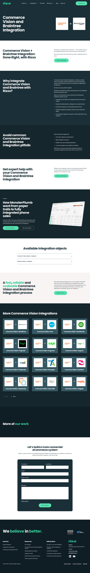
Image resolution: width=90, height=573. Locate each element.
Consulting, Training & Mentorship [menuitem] (10, 549)
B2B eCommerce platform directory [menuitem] (32, 556)
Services (24, 3)
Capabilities (33, 3)
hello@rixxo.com (73, 553)
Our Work (42, 3)
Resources (49, 3)
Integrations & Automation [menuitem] (8, 547)
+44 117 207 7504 (73, 551)
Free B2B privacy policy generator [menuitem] (54, 553)
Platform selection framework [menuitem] (31, 558)
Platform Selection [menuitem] (7, 544)
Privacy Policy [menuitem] (67, 564)
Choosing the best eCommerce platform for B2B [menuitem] (33, 548)
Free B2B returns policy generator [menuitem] (54, 556)
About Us (63, 3)
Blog (57, 3)
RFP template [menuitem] (28, 544)
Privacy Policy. (24, 501)
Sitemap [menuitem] (85, 564)
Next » (14, 396)
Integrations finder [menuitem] (29, 553)
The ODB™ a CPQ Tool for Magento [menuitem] (54, 544)
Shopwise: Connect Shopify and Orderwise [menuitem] (53, 548)
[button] (45, 256)
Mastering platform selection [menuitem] (31, 551)
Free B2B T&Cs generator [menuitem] (52, 551)
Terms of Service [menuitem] (77, 564)
